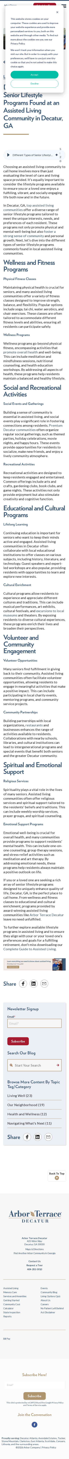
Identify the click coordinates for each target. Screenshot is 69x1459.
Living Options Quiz (50, 1296)
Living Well (19, 1096)
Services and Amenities (14, 1296)
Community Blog (49, 1292)
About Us (45, 1300)
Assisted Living (10, 1288)
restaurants (34, 725)
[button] (8, 155)
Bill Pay (6, 1338)
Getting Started (11, 1300)
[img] (56, 155)
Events (44, 1288)
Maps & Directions (34, 1249)
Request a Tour (34, 1265)
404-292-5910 (34, 1269)
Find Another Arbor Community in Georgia (34, 1253)
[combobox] (34, 1065)
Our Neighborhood (25, 1105)
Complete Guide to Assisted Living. (29, 949)
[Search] (58, 1065)
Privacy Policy (57, 1403)
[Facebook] (34, 1425)
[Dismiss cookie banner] (57, 13)
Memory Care (10, 1292)
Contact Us (34, 1261)
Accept (34, 74)
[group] (34, 155)
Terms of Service (34, 1405)
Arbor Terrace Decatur (47, 915)
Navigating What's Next (29, 1123)
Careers (45, 1304)
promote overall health (20, 352)
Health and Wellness (27, 1114)
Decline (35, 83)
